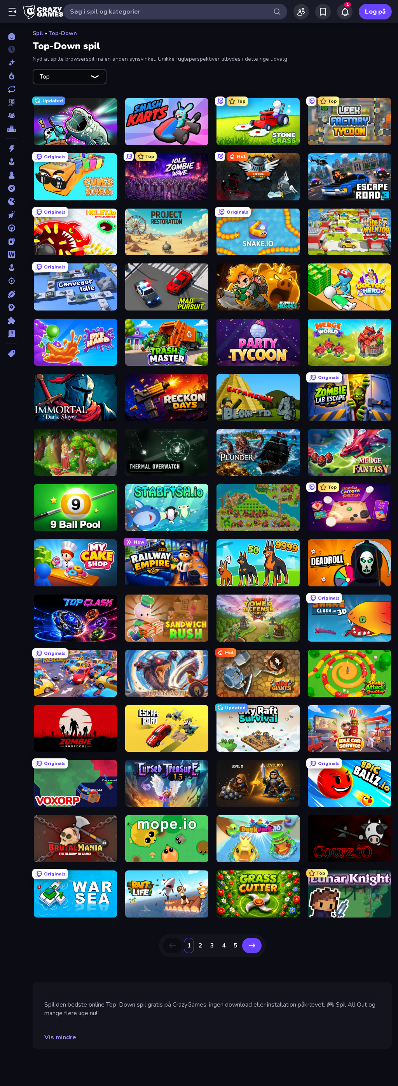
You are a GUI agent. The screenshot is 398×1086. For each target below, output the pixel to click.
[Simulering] (11, 267)
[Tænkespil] (11, 320)
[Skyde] (11, 281)
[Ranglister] (11, 128)
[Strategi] (11, 307)
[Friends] (301, 11)
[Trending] (11, 75)
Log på (375, 11)
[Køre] (11, 228)
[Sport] (11, 294)
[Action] (11, 148)
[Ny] (11, 62)
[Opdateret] (11, 89)
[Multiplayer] (11, 115)
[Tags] (11, 353)
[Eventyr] (11, 188)
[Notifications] (345, 11)
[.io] (11, 201)
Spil (38, 33)
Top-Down (63, 33)
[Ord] (11, 254)
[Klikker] (11, 214)
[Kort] (11, 241)
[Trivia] (11, 333)
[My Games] (323, 11)
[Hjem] (11, 36)
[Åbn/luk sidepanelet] (12, 11)
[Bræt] (11, 175)
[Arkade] (11, 161)
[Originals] (11, 102)
